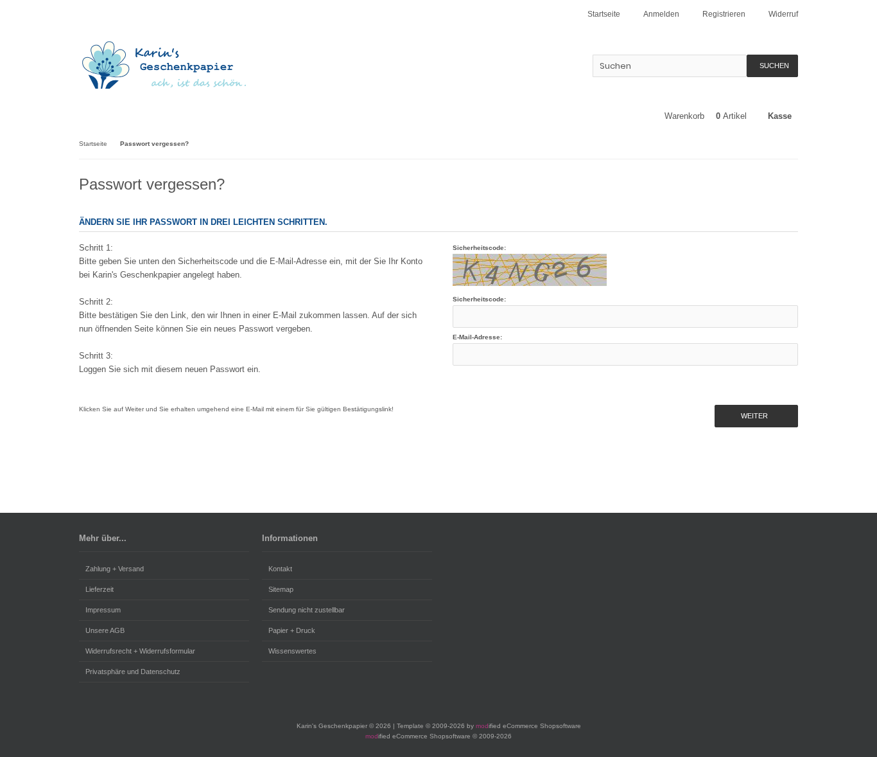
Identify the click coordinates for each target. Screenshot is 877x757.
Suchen (772, 66)
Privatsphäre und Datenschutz (132, 671)
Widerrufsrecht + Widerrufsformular (140, 651)
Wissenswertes (292, 651)
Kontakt (280, 569)
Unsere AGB (105, 630)
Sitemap (280, 589)
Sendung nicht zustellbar (306, 610)
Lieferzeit (99, 589)
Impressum (103, 610)
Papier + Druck (291, 630)
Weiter (756, 416)
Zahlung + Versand (114, 569)
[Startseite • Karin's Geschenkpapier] (164, 64)
